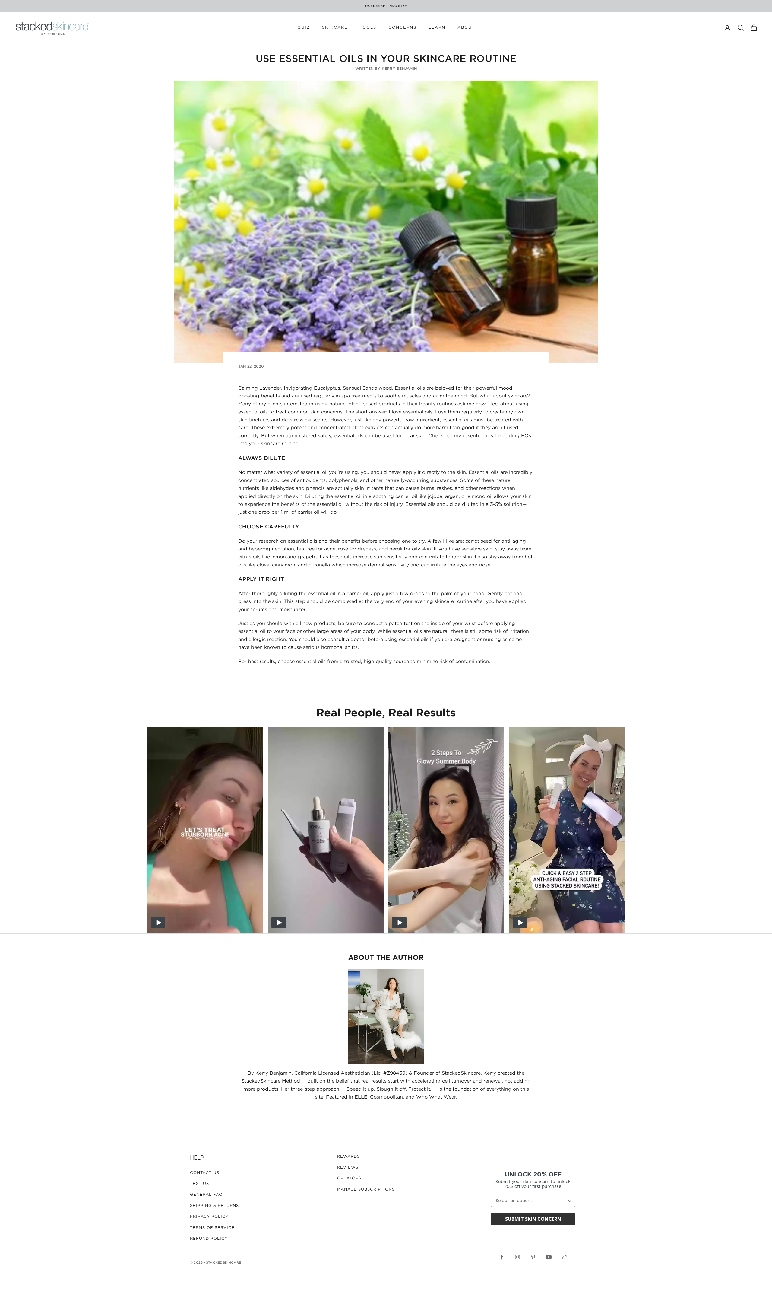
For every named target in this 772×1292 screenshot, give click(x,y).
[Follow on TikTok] (565, 1257)
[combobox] (531, 1201)
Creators (349, 1178)
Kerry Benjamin (399, 68)
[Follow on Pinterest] (533, 1257)
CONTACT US (204, 1173)
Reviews (347, 1167)
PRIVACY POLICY (209, 1216)
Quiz (303, 27)
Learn (437, 27)
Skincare (335, 27)
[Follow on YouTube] (549, 1257)
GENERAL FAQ (206, 1194)
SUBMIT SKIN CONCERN (533, 1219)
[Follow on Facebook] (502, 1257)
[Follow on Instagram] (517, 1257)
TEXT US (199, 1183)
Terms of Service (212, 1228)
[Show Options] (570, 1201)
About (466, 27)
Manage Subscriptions (366, 1189)
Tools (368, 27)
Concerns (402, 27)
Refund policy (209, 1238)
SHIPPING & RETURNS (214, 1205)
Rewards (348, 1156)
